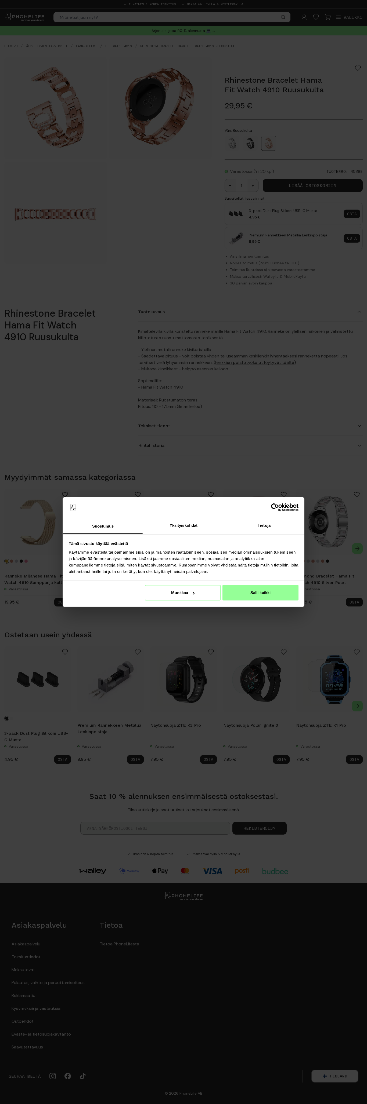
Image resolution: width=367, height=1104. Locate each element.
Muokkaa (179, 592)
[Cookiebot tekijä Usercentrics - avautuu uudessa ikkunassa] (274, 507)
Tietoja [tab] (264, 525)
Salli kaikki (260, 592)
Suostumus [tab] (103, 526)
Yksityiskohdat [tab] (183, 525)
